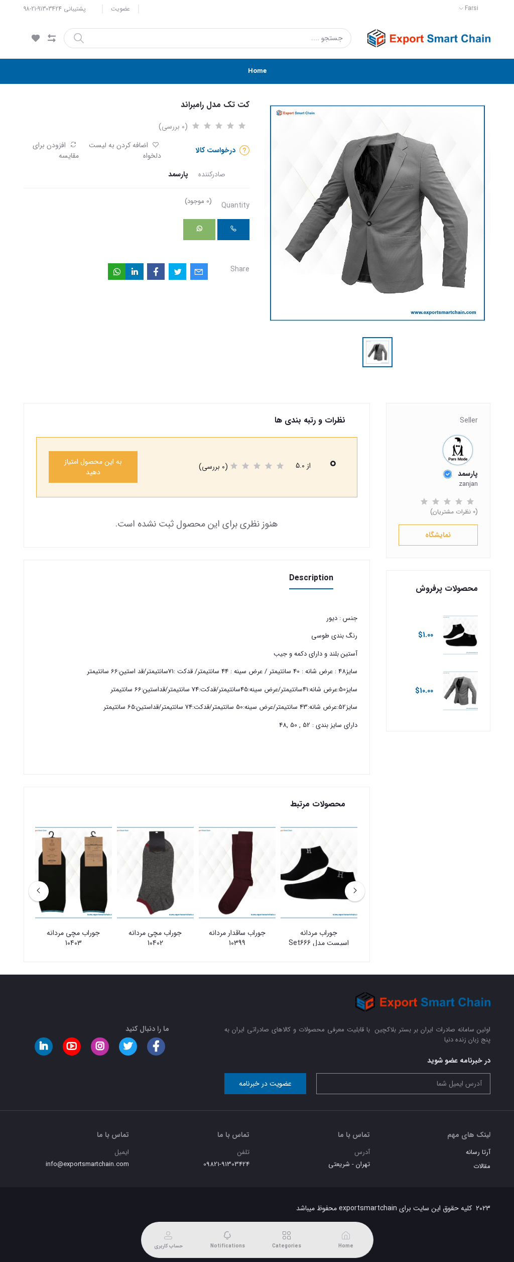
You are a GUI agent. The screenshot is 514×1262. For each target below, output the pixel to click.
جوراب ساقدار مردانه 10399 (237, 938)
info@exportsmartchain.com (87, 1164)
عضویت (120, 9)
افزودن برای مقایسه (56, 150)
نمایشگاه (438, 535)
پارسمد (178, 174)
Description (311, 578)
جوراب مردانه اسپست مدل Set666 (319, 938)
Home (257, 71)
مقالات (481, 1166)
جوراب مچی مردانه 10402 (155, 938)
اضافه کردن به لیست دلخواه (125, 150)
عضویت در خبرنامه (265, 1083)
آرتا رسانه (478, 1152)
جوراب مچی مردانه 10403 (73, 938)
